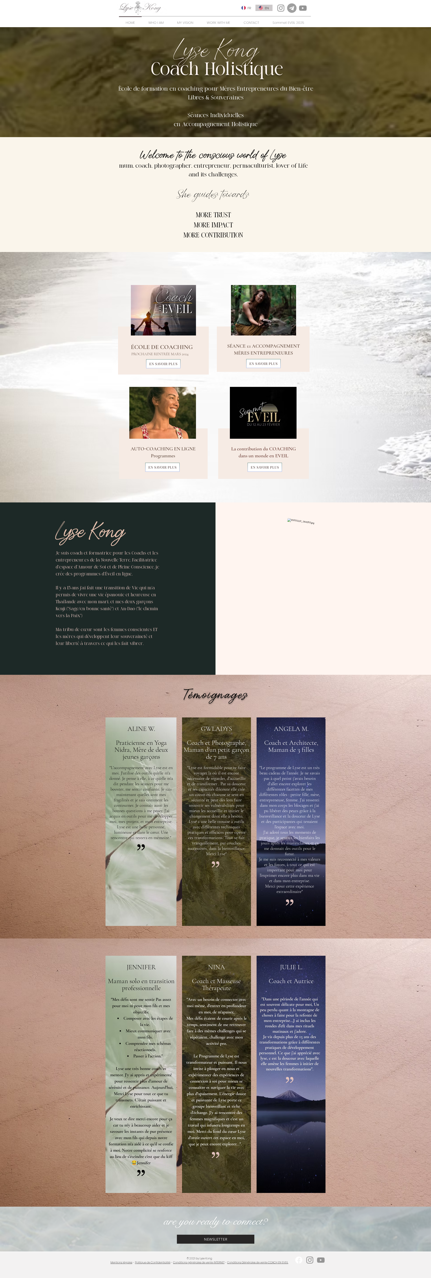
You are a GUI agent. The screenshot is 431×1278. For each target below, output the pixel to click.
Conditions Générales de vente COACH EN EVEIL (257, 1262)
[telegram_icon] (292, 8)
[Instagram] (281, 8)
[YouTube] (303, 8)
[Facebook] (298, 1260)
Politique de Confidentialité (152, 1262)
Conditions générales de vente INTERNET (198, 1262)
